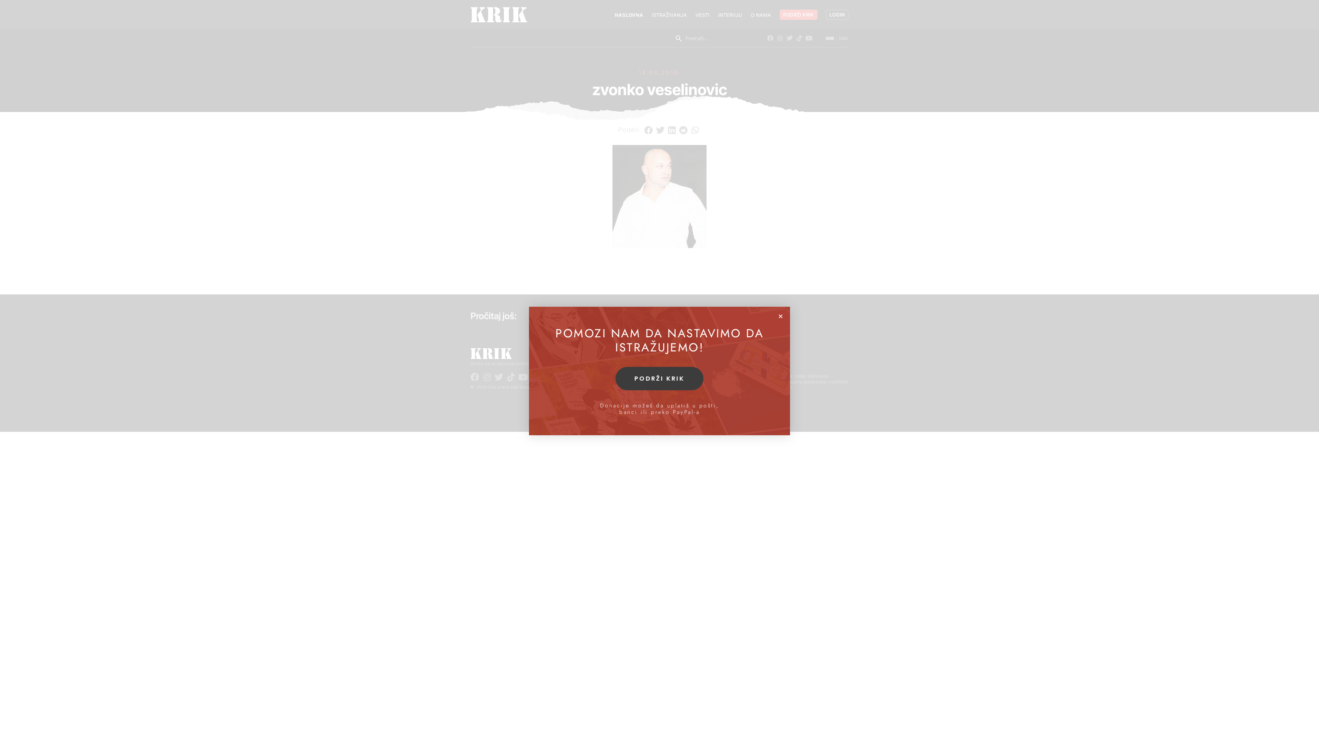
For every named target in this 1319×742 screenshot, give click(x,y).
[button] (780, 316)
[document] (659, 371)
